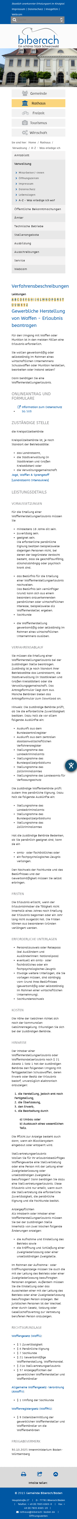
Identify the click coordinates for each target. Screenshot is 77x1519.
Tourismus (38, 123)
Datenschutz (35, 9)
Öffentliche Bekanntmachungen (37, 209)
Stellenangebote (26, 235)
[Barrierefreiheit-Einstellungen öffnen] (71, 765)
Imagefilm (52, 9)
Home (32, 142)
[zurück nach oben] (55, 1475)
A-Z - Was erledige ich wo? (37, 200)
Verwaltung (22, 164)
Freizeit (39, 113)
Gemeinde (38, 93)
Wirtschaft (38, 133)
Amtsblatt (21, 155)
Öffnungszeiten (29, 178)
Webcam (17, 14)
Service (19, 260)
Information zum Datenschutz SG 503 (42, 409)
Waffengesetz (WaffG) (26, 1336)
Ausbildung (22, 243)
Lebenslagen (27, 194)
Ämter (18, 218)
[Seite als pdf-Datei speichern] (23, 1475)
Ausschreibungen (26, 252)
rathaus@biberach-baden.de (37, 1512)
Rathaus (38, 103)
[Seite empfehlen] (39, 1475)
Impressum (18, 9)
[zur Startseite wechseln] (39, 46)
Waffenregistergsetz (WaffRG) (32, 1409)
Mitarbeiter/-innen (31, 172)
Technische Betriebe (29, 226)
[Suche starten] (61, 20)
